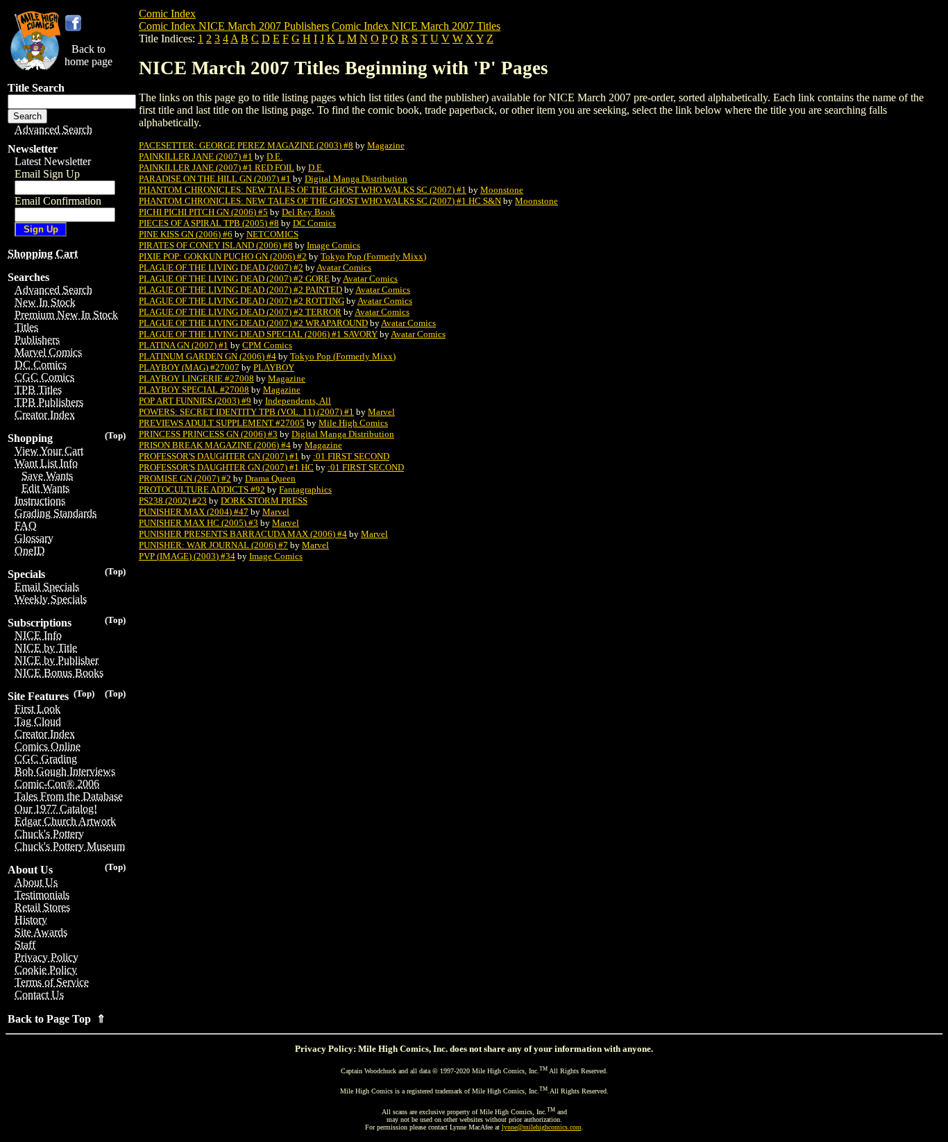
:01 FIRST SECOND (351, 456)
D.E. (274, 156)
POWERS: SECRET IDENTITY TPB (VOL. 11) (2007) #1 (246, 412)
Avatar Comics (343, 267)
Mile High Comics (353, 423)
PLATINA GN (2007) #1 (183, 345)
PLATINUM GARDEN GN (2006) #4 (207, 356)
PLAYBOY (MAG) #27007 (189, 367)
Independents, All (298, 400)
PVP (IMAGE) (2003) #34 (187, 556)
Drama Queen (270, 478)
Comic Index (167, 13)
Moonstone (501, 190)
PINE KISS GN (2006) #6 (185, 234)
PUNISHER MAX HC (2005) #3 (198, 523)
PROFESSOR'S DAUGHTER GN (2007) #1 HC (226, 467)
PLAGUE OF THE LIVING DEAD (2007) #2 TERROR (240, 312)
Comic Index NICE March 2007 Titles (416, 26)
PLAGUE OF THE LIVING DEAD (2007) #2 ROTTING (241, 301)
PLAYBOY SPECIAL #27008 (194, 389)
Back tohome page (88, 55)
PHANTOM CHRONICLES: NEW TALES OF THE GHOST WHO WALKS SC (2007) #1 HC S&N (320, 201)
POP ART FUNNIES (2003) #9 (195, 400)
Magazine (386, 145)
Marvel (381, 412)
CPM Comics (267, 345)
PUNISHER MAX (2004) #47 (193, 511)
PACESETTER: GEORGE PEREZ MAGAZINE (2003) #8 (246, 145)
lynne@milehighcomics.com (542, 1127)
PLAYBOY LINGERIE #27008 (196, 378)
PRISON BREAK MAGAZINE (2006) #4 (215, 445)
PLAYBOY (273, 367)
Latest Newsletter (53, 161)
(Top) (115, 435)
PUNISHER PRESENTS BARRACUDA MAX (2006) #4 (243, 534)
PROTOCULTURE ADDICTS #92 (202, 489)
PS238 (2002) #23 (173, 500)
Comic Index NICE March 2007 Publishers (234, 26)
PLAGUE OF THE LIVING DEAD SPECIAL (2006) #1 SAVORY (258, 334)
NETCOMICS (272, 234)
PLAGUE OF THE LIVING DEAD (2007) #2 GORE (234, 278)
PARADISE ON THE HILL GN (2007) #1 (215, 178)
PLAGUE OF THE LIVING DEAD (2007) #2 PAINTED (240, 289)
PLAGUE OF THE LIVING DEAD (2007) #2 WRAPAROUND (253, 323)
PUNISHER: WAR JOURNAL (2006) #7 (213, 545)
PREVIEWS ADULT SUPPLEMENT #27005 (222, 423)
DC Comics (314, 223)
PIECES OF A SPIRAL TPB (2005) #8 (209, 223)
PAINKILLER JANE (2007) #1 (196, 156)
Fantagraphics (305, 489)
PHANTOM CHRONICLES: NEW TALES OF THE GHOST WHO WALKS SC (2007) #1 (302, 190)
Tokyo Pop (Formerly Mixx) (373, 256)
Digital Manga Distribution (356, 178)
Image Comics (333, 245)
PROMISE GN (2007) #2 (185, 478)
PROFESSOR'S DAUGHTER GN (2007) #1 (219, 456)
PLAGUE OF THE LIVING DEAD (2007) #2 (221, 267)
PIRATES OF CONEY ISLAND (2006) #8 (216, 245)
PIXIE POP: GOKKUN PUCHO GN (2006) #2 (223, 256)
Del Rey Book (308, 212)
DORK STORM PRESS (264, 500)
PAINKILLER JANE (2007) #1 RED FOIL (216, 167)
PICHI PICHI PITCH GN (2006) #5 (203, 212)
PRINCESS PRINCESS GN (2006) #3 (208, 434)
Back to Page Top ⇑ (56, 1019)
